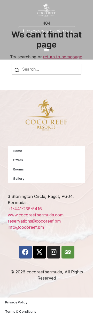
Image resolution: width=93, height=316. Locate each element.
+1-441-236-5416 (25, 208)
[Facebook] (25, 252)
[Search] (17, 71)
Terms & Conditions (20, 311)
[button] (46, 50)
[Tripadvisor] (67, 252)
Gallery (18, 178)
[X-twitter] (39, 252)
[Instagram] (53, 252)
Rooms (18, 169)
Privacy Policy (16, 302)
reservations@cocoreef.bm (34, 221)
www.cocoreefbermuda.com (36, 214)
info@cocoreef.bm (26, 227)
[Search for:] (46, 69)
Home (17, 151)
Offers (18, 160)
